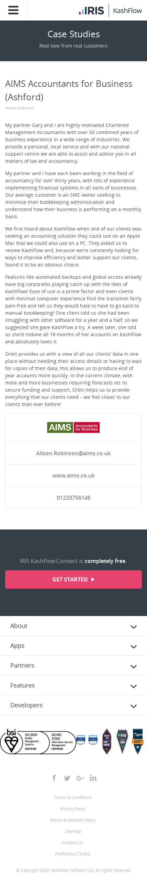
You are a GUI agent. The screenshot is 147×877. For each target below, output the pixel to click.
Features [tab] (22, 685)
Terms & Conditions (73, 797)
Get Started (70, 579)
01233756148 (74, 497)
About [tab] (18, 625)
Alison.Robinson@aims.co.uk (73, 453)
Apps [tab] (17, 645)
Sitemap (73, 831)
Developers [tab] (26, 705)
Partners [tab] (22, 665)
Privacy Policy (72, 809)
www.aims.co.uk (73, 475)
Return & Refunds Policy (72, 820)
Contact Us (72, 843)
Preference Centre (72, 854)
